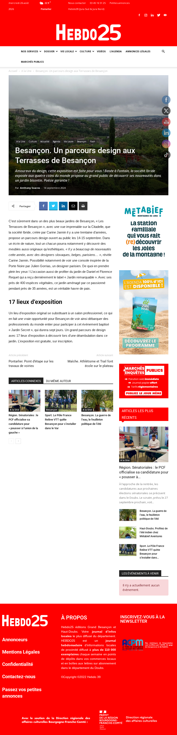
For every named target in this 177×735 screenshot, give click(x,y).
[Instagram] (145, 15)
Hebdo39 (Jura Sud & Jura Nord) (86, 9)
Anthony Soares (30, 187)
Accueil (13, 71)
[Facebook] (139, 15)
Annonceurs (14, 639)
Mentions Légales (21, 652)
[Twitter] (158, 15)
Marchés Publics (32, 61)
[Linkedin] (152, 15)
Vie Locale (67, 51)
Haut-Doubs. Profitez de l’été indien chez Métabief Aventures (154, 532)
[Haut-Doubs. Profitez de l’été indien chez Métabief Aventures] (127, 532)
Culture (85, 51)
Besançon (81, 141)
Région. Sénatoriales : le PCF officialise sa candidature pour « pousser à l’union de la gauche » (23, 424)
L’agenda (116, 51)
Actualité (44, 141)
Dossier (49, 51)
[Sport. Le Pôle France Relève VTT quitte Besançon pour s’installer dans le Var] (61, 401)
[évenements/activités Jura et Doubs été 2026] (143, 353)
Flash (92, 141)
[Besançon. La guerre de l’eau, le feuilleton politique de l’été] (97, 401)
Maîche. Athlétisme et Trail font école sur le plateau (90, 363)
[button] (163, 51)
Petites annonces (120, 3)
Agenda (56, 141)
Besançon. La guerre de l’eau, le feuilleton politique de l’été (96, 419)
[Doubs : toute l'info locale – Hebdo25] (88, 32)
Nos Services (29, 51)
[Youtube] (165, 15)
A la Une (26, 71)
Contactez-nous (18, 676)
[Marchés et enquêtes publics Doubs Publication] (143, 397)
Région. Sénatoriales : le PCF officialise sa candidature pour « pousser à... (143, 472)
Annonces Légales (138, 51)
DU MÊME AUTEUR (58, 381)
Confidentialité (17, 664)
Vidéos (101, 51)
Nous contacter (77, 3)
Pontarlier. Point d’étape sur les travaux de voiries (31, 363)
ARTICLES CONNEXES (26, 381)
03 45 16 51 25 (98, 3)
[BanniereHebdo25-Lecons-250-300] (143, 260)
